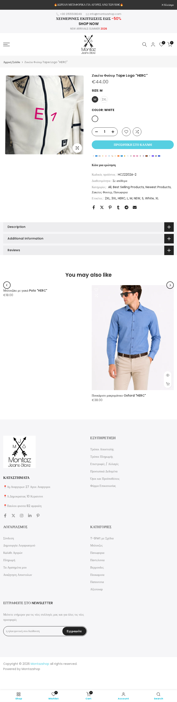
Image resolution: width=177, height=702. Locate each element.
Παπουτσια (97, 582)
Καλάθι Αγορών (12, 553)
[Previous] (7, 285)
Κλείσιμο (10, 5)
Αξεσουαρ (96, 589)
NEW (137, 198)
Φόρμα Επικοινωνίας (103, 486)
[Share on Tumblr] (118, 207)
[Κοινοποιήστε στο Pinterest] (110, 207)
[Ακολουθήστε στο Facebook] (5, 515)
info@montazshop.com (105, 14)
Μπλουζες (96, 545)
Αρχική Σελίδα (11, 62)
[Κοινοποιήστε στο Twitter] (102, 207)
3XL (113, 198)
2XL (107, 198)
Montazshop (31, 669)
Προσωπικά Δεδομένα (103, 471)
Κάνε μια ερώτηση (104, 165)
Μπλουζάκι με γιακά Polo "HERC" (25, 290)
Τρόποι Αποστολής (102, 449)
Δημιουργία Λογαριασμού (19, 545)
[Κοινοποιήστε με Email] (135, 207)
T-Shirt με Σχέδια (102, 538)
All (109, 187)
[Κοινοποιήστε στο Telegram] (126, 207)
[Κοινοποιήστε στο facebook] (94, 207)
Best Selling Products (128, 187)
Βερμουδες (97, 567)
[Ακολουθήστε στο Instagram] (22, 515)
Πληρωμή (9, 560)
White (149, 198)
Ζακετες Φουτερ (102, 192)
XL (157, 198)
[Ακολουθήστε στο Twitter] (13, 515)
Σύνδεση (8, 538)
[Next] (170, 285)
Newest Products (158, 187)
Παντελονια (97, 560)
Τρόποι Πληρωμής (101, 456)
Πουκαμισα (97, 575)
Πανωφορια (121, 192)
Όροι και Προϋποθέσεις (105, 478)
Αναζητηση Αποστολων (17, 575)
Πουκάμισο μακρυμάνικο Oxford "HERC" (119, 395)
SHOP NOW (89, 23)
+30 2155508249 (71, 14)
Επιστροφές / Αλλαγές (104, 464)
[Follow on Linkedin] (30, 515)
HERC (121, 198)
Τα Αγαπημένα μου (15, 567)
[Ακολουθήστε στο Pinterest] (38, 515)
